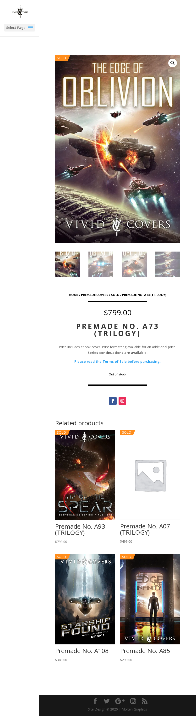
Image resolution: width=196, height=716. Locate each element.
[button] (172, 63)
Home (73, 295)
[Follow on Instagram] (122, 401)
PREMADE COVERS (94, 295)
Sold (115, 295)
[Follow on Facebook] (113, 401)
